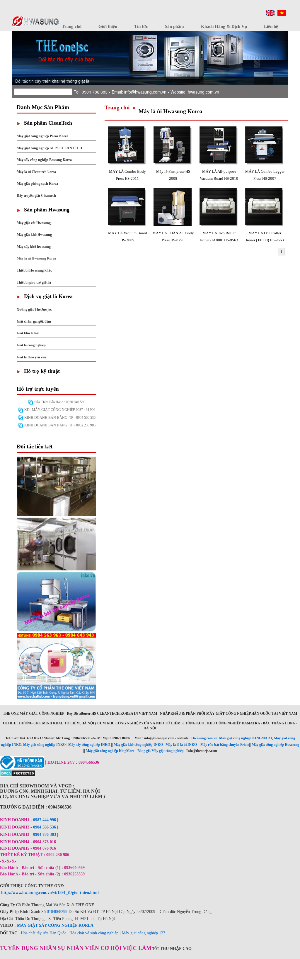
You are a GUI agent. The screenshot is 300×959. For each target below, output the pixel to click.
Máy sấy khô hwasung (34, 247)
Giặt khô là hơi (28, 333)
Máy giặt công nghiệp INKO (44, 745)
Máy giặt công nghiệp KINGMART (245, 738)
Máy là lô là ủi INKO (181, 745)
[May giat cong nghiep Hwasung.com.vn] (35, 21)
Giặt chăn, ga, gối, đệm (34, 321)
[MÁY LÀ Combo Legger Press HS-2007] (264, 146)
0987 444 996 (44, 820)
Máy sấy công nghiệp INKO (89, 745)
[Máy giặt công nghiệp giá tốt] (56, 543)
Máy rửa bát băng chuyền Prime (224, 745)
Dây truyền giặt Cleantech (36, 196)
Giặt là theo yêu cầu (31, 357)
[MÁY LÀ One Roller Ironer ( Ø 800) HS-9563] (264, 208)
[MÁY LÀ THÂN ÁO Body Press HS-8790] (173, 208)
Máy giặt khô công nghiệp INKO (138, 745)
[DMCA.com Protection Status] (17, 773)
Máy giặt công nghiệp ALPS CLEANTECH (49, 148)
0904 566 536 (44, 827)
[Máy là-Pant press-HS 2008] (173, 146)
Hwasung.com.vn (204, 738)
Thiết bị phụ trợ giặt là (34, 282)
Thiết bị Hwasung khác (34, 270)
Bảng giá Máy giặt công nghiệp (160, 751)
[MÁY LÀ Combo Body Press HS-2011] (127, 146)
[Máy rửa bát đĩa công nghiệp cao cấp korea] (56, 601)
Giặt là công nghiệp (31, 345)
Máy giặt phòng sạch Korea (37, 184)
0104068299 (57, 911)
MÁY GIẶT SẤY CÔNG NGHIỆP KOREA (55, 925)
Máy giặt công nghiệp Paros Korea (42, 136)
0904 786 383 (45, 834)
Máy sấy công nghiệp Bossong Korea (44, 160)
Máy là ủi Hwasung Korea (36, 258)
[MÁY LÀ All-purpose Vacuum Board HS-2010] (219, 146)
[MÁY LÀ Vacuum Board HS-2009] (127, 208)
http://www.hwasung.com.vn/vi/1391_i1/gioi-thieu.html (50, 892)
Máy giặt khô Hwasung (34, 235)
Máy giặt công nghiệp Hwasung (275, 745)
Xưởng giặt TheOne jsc (34, 309)
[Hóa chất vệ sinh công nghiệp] (56, 665)
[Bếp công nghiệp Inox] (56, 486)
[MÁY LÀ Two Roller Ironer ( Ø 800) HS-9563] (219, 208)
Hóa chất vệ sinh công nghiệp (93, 933)
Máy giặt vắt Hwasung (34, 223)
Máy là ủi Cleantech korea (36, 172)
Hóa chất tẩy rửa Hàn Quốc (43, 933)
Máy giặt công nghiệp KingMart (110, 751)
